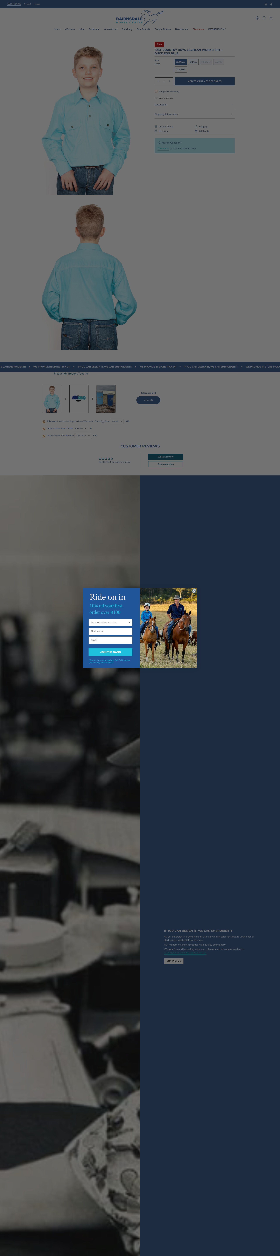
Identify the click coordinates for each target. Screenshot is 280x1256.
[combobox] (109, 622)
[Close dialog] (194, 590)
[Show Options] (129, 622)
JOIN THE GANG (110, 652)
